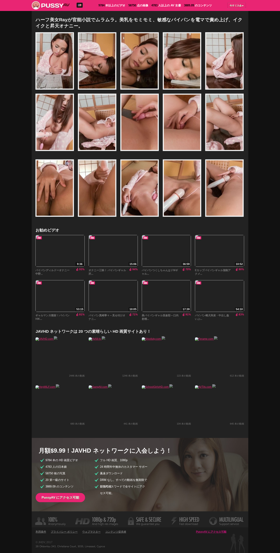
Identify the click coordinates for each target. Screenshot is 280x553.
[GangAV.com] (100, 386)
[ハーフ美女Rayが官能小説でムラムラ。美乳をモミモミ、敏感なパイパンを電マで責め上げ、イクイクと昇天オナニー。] (56, 91)
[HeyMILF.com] (47, 386)
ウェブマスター (91, 531)
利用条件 (41, 531)
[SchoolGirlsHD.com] (157, 386)
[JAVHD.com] (46, 338)
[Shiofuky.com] (153, 338)
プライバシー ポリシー (64, 531)
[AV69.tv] (97, 338)
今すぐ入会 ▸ (237, 5)
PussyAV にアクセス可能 (60, 497)
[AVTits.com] (205, 386)
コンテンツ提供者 (115, 531)
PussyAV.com (51, 5)
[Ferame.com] (206, 338)
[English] (80, 5)
